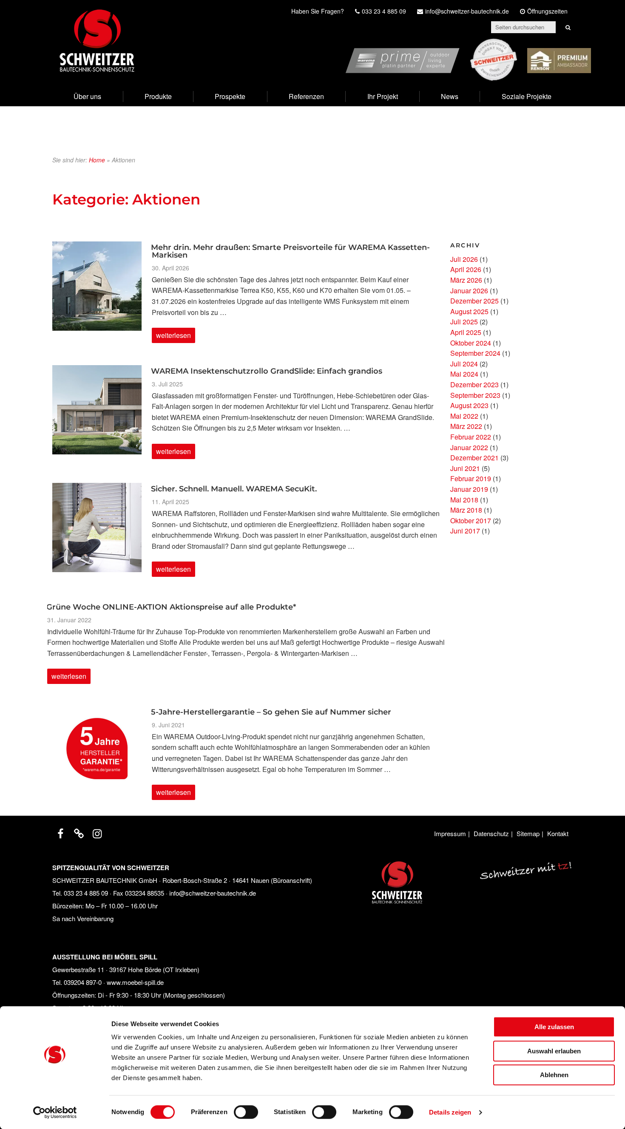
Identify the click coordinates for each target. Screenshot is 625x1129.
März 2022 (466, 426)
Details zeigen (450, 1112)
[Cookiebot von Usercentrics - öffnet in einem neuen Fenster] (55, 1112)
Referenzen (306, 96)
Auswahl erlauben (554, 1051)
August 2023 (469, 405)
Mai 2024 (464, 374)
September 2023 (475, 395)
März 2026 (466, 280)
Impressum (450, 833)
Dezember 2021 (474, 457)
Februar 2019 (470, 478)
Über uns (87, 96)
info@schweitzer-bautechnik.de (212, 892)
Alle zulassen (554, 1026)
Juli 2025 (464, 321)
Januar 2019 (469, 489)
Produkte (158, 96)
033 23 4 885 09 (86, 892)
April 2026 (465, 269)
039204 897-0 (83, 982)
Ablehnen (554, 1074)
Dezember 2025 (474, 301)
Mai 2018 (464, 500)
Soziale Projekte (526, 96)
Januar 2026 (469, 290)
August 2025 (469, 311)
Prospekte (230, 96)
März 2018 (466, 510)
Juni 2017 (465, 531)
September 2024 (475, 353)
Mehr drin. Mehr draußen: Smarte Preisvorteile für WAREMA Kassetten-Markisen (290, 251)
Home (97, 160)
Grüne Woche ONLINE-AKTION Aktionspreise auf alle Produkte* (171, 607)
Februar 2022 (470, 437)
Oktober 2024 (470, 343)
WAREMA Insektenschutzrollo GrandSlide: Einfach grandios (266, 371)
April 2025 (465, 332)
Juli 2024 (464, 364)
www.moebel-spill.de (135, 982)
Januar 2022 (469, 447)
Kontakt (557, 833)
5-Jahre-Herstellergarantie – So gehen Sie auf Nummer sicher (271, 712)
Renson (579, 43)
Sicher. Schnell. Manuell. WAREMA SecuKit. (234, 489)
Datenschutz (491, 833)
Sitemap (528, 833)
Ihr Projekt (382, 96)
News (449, 96)
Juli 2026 (464, 259)
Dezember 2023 (474, 384)
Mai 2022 (464, 416)
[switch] (246, 1112)
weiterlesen (174, 336)
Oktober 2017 (470, 520)
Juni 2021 (465, 468)
